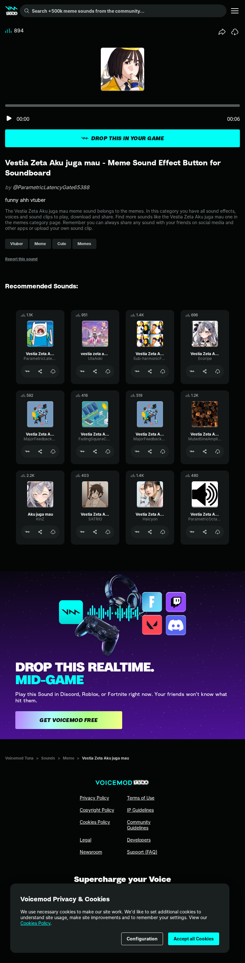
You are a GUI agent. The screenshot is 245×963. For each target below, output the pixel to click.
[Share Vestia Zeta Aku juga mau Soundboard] (150, 371)
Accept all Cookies (194, 938)
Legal (85, 840)
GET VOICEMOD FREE (69, 720)
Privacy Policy (94, 798)
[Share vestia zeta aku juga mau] (95, 371)
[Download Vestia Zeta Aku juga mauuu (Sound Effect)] (217, 532)
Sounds (48, 758)
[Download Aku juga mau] (53, 532)
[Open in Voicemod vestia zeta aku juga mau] (82, 371)
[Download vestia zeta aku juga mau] (107, 371)
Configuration (142, 938)
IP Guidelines (140, 810)
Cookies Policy (35, 923)
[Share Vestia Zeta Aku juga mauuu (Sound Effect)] (204, 532)
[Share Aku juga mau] (40, 532)
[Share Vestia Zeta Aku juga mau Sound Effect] (204, 371)
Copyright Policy (97, 810)
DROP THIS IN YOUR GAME (127, 138)
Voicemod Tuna (19, 758)
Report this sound (21, 259)
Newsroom (91, 852)
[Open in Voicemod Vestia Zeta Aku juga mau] (27, 371)
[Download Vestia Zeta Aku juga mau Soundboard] (162, 371)
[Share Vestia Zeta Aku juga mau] (40, 371)
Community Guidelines (139, 824)
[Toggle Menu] (235, 11)
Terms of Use (140, 798)
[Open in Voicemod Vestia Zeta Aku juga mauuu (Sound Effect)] (192, 532)
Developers (139, 840)
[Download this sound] (235, 32)
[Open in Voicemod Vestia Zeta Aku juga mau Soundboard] (137, 371)
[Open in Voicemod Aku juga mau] (27, 532)
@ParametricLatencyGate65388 (51, 187)
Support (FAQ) (142, 852)
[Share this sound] (222, 32)
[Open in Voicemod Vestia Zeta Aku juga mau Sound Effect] (192, 371)
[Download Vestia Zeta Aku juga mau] (53, 371)
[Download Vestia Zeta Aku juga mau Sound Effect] (217, 371)
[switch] (9, 118)
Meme (68, 758)
